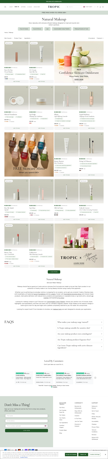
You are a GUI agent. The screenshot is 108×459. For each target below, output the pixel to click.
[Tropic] (54, 7)
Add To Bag (16, 81)
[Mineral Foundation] (16, 98)
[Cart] (103, 7)
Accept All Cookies (71, 454)
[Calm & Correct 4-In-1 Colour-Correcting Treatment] (91, 191)
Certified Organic (61, 426)
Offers (23, 6)
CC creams (52, 294)
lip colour (61, 298)
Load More (54, 271)
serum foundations (40, 294)
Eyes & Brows (37, 29)
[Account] (100, 7)
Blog (60, 433)
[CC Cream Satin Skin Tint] (41, 53)
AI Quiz (30, 6)
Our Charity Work (62, 418)
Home (6, 32)
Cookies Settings (95, 454)
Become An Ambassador (78, 407)
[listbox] (100, 38)
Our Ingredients (63, 422)
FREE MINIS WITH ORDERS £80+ (54, 1)
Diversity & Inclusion (77, 425)
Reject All (83, 454)
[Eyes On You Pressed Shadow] (16, 53)
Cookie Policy (24, 457)
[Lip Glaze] (41, 191)
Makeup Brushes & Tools (81, 29)
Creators (77, 415)
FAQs (93, 413)
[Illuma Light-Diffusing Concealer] (66, 98)
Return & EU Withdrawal (95, 438)
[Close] (105, 454)
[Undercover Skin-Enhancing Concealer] (41, 236)
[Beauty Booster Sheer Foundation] (66, 144)
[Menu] (5, 7)
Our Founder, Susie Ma (62, 411)
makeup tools (57, 309)
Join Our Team (78, 421)
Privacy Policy (95, 427)
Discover (37, 6)
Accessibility (95, 421)
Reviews (94, 434)
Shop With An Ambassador (78, 412)
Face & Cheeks (24, 29)
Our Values (62, 415)
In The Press (78, 418)
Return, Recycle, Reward (96, 417)
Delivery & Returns (94, 407)
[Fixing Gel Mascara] (91, 144)
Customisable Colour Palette (62, 29)
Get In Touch (95, 411)
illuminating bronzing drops (72, 294)
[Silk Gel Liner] (66, 191)
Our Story (62, 407)
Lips (47, 29)
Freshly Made (63, 430)
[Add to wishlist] (27, 43)
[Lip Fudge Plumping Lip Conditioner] (41, 98)
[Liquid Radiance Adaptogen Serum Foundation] (91, 98)
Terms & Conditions (94, 430)
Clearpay (94, 424)
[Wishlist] (97, 7)
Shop (11, 6)
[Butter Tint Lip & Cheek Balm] (16, 236)
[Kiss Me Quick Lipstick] (16, 191)
